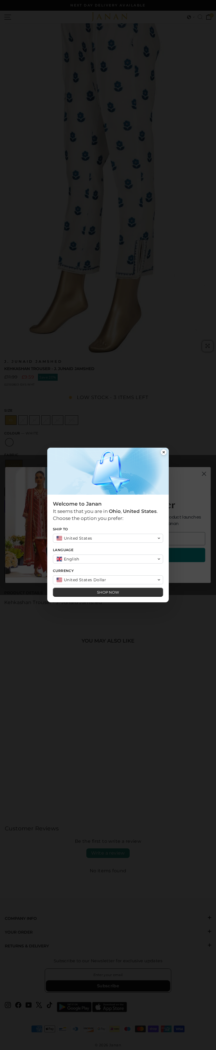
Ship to (60, 529)
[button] (108, 538)
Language (63, 550)
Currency (63, 571)
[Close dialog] (164, 453)
